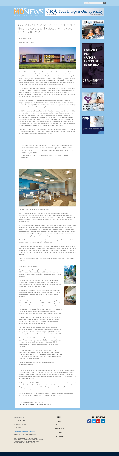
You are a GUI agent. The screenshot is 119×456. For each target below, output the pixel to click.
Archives (24, 3)
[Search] (104, 3)
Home (16, 3)
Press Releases (56, 3)
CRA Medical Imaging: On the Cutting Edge (31, 402)
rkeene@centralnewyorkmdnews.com (24, 431)
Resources (35, 3)
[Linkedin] (103, 421)
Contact (45, 3)
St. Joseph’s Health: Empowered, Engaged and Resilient (35, 404)
